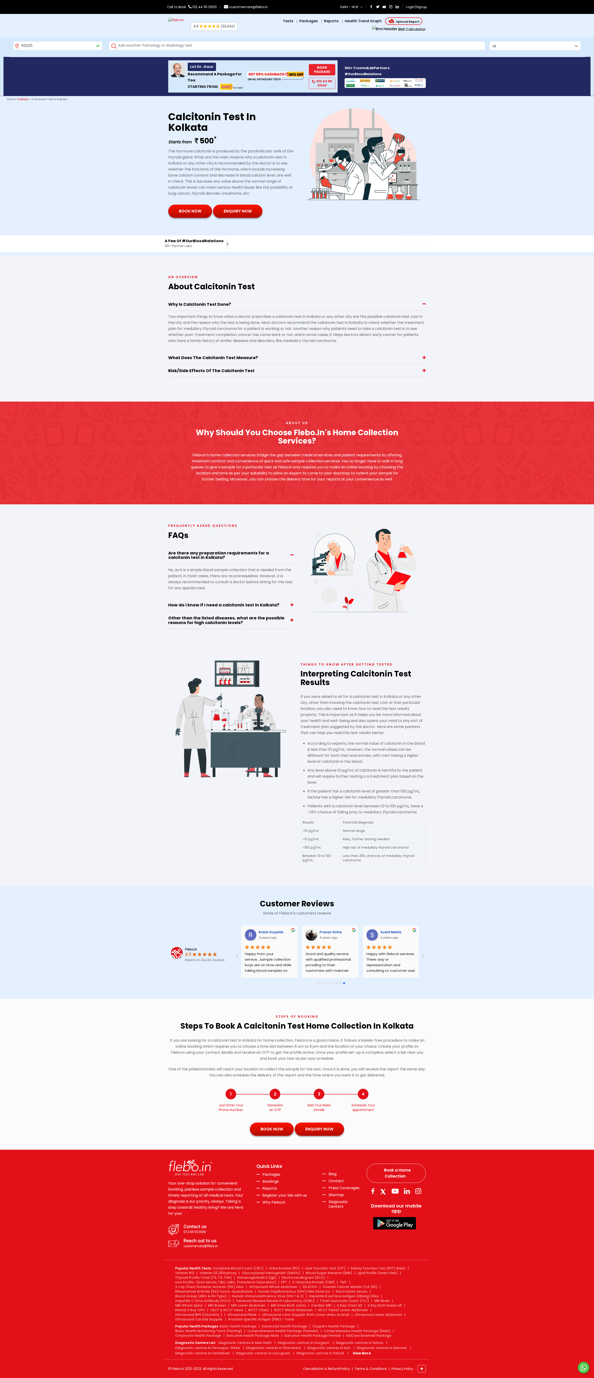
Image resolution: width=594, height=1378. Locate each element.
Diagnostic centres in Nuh (328, 1348)
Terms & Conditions (371, 1368)
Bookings (270, 1181)
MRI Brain (382, 1300)
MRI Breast (217, 1305)
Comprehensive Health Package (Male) (357, 1331)
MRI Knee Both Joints (288, 1305)
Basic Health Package (238, 1326)
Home (11, 99)
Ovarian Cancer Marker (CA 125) (350, 1287)
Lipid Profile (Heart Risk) (378, 1273)
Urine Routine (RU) (284, 1268)
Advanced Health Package (284, 1326)
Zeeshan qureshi (273, 932)
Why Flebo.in (273, 1202)
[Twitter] (384, 1191)
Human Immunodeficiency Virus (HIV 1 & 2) (268, 1296)
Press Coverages (344, 1188)
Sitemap (336, 1195)
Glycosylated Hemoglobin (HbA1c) (271, 1273)
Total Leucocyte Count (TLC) (344, 1300)
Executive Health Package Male (252, 1335)
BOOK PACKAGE (322, 69)
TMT (343, 1282)
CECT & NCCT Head (226, 1310)
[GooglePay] (394, 1223)
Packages (271, 1174)
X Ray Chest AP (349, 1305)
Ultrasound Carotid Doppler (199, 1319)
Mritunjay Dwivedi (395, 932)
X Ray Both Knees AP (385, 1305)
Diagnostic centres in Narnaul (382, 1348)
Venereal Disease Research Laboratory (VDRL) (275, 1300)
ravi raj (325, 932)
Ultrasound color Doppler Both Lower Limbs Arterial (305, 1314)
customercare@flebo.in (248, 7)
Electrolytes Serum (351, 1291)
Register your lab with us (284, 1195)
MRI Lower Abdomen (248, 1305)
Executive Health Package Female (312, 1335)
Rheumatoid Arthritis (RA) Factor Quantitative (214, 1291)
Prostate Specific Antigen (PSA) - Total (261, 1319)
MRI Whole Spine (189, 1305)
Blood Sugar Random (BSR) (329, 1273)
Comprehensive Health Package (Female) (282, 1331)
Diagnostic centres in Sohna (359, 1342)
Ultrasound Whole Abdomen (273, 1287)
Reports (269, 1188)
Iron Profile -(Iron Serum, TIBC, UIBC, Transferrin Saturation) (225, 1282)
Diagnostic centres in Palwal (320, 1353)
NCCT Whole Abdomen (293, 1310)
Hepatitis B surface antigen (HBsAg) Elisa (344, 1296)
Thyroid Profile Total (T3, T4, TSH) (203, 1277)
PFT (284, 1282)
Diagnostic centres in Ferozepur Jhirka (207, 1348)
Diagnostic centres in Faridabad (202, 1353)
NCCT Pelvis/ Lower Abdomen (343, 1310)
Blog (332, 1174)
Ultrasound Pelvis (242, 1314)
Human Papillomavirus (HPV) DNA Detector (294, 1291)
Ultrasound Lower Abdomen (378, 1314)
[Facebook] (372, 1191)
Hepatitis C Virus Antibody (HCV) (203, 1300)
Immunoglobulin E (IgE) (256, 1277)
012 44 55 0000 (204, 7)
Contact (336, 1181)
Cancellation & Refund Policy (326, 1368)
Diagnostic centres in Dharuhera (273, 1348)
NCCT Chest (258, 1310)
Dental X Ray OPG (190, 1310)
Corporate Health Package (198, 1335)
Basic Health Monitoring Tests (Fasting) (208, 1331)
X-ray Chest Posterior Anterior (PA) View (209, 1287)
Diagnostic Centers (338, 1204)
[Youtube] (395, 1191)
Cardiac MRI (321, 1305)
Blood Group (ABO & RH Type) (200, 1296)
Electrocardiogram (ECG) (303, 1277)
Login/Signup (416, 7)
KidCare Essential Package (368, 1335)
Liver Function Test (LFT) (325, 1268)
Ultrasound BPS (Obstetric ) (198, 1314)
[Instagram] (418, 1191)
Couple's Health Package (333, 1326)
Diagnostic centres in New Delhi (244, 1342)
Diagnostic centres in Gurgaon (303, 1342)
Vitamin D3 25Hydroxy (218, 1273)
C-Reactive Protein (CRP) (313, 1282)
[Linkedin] (407, 1191)
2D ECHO (310, 1287)
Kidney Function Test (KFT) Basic (378, 1268)
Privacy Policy (402, 1368)
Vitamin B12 (184, 1273)
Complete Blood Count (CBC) (238, 1268)
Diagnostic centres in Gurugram (263, 1353)
